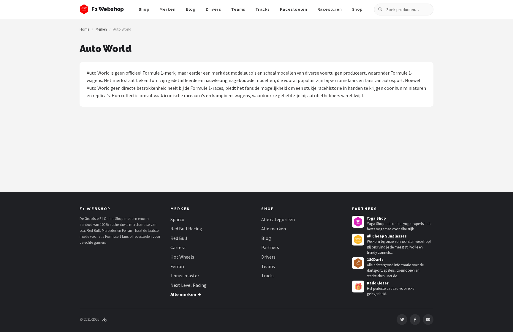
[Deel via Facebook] (415, 319)
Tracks (262, 9)
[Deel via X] (402, 319)
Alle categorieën (278, 219)
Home (84, 29)
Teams (238, 9)
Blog (191, 9)
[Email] (428, 319)
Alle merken (273, 229)
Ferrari (177, 266)
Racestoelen (293, 9)
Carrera (178, 247)
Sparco (177, 219)
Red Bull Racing (186, 229)
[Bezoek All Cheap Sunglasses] (358, 240)
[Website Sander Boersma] (104, 319)
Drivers (213, 9)
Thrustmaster (184, 275)
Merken (167, 9)
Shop (144, 9)
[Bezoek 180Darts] (358, 263)
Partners (270, 247)
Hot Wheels (182, 257)
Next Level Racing (188, 285)
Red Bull (178, 238)
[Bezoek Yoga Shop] (358, 222)
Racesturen (329, 9)
